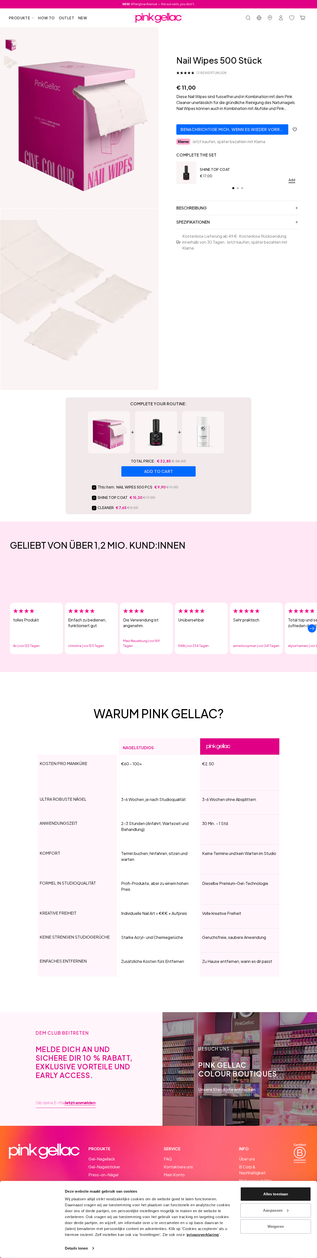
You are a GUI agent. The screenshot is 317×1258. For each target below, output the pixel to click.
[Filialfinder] (269, 17)
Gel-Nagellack (101, 1158)
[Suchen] (248, 18)
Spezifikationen (193, 222)
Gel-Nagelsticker (104, 1166)
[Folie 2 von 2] (11, 63)
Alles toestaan (275, 1194)
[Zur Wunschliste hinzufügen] (294, 129)
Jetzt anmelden (80, 1103)
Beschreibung (191, 207)
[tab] (233, 188)
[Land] (259, 18)
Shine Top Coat (215, 169)
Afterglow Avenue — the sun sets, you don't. (158, 4)
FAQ (168, 1158)
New (82, 18)
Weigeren (275, 1226)
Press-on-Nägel (103, 1174)
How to (46, 18)
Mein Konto (174, 1174)
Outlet (66, 18)
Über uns (247, 1158)
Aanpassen (273, 1210)
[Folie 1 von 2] (11, 44)
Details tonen (76, 1248)
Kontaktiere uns (178, 1166)
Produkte (19, 18)
